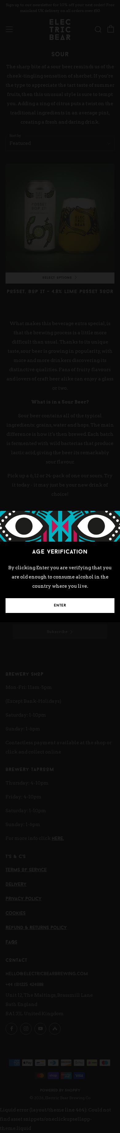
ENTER (60, 605)
